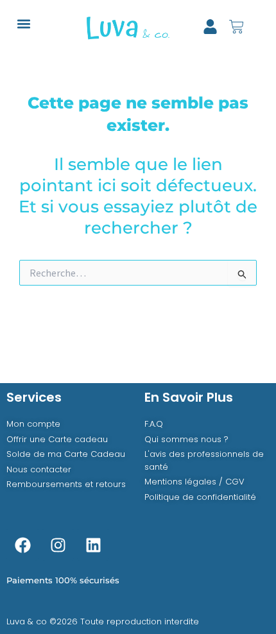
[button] (23, 23)
